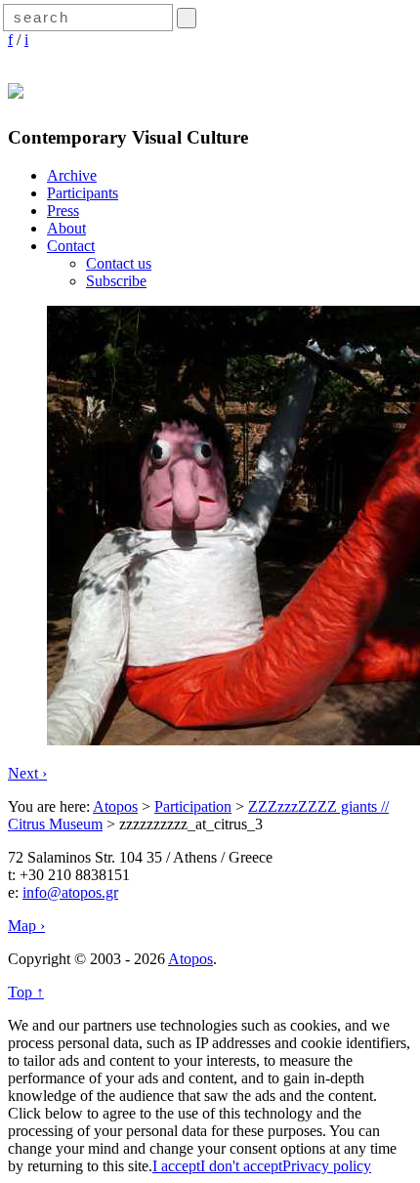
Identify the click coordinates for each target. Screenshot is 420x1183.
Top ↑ (26, 992)
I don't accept (241, 1166)
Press (63, 210)
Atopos (115, 806)
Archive (72, 175)
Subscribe (116, 281)
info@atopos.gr (70, 892)
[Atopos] (15, 88)
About (66, 228)
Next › (27, 773)
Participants (82, 193)
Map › (26, 925)
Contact (71, 245)
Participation (192, 806)
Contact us (118, 263)
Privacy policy (326, 1166)
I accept (176, 1166)
